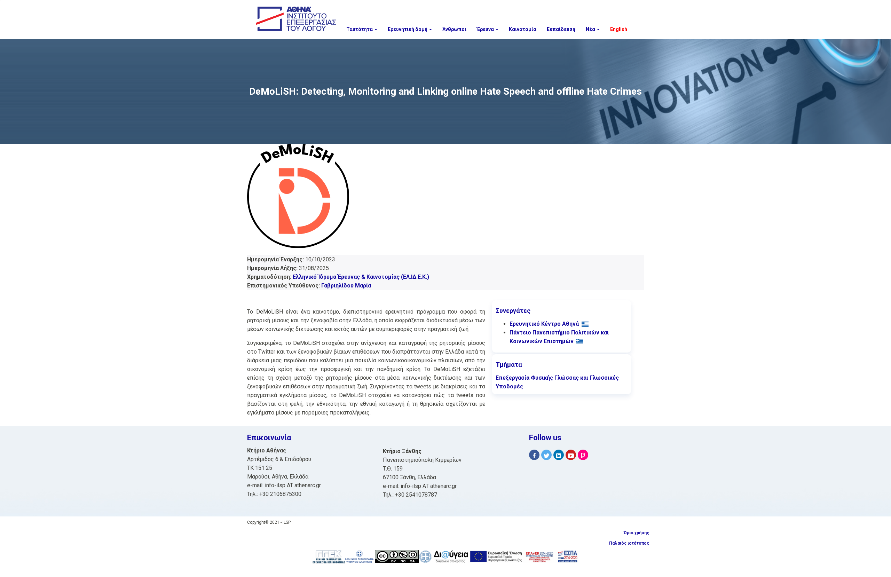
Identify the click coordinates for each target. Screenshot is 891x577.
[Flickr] (583, 455)
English (618, 29)
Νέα (591, 29)
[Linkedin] (558, 455)
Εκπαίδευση (561, 29)
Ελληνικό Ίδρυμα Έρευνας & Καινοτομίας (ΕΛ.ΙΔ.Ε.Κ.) (361, 277)
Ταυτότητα (360, 29)
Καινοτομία (522, 29)
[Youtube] (571, 455)
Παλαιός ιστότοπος (629, 543)
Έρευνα (486, 29)
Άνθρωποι (454, 29)
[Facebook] (534, 455)
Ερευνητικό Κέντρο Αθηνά (544, 324)
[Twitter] (546, 455)
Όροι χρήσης (636, 532)
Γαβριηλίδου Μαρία (346, 285)
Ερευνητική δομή (408, 29)
